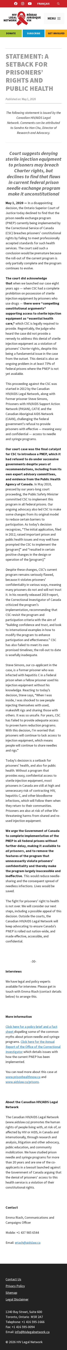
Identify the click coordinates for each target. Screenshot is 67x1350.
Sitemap (11, 1292)
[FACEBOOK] (15, 3)
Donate (11, 33)
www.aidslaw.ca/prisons (22, 1082)
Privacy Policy (15, 1286)
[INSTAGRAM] (22, 3)
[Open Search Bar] (58, 3)
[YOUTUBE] (30, 3)
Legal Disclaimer (17, 1299)
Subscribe (33, 33)
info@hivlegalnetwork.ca (32, 1332)
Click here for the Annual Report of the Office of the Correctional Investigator (33, 1047)
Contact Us (13, 1279)
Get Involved (56, 33)
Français (43, 3)
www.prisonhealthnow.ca (23, 1077)
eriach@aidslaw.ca (27, 1242)
